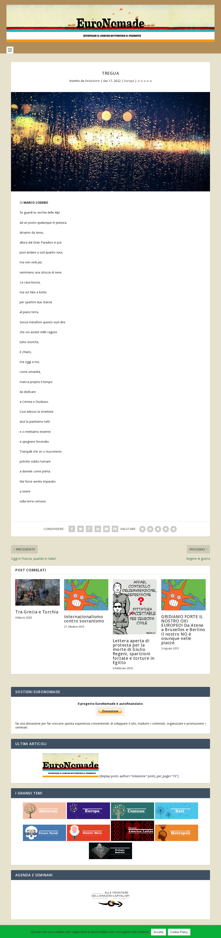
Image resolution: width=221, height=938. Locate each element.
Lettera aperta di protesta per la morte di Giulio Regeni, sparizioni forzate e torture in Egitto (134, 651)
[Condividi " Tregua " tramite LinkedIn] (97, 529)
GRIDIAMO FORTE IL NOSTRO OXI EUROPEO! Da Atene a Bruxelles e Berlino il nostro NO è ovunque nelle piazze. (183, 630)
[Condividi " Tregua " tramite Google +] (89, 529)
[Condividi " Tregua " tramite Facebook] (72, 529)
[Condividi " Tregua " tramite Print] (115, 529)
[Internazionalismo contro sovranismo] (86, 594)
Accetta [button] (158, 932)
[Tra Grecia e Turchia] (37, 592)
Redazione (92, 81)
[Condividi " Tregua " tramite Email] (106, 529)
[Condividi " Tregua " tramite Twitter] (80, 529)
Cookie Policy (179, 932)
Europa (129, 81)
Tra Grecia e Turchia (36, 612)
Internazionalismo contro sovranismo (84, 619)
